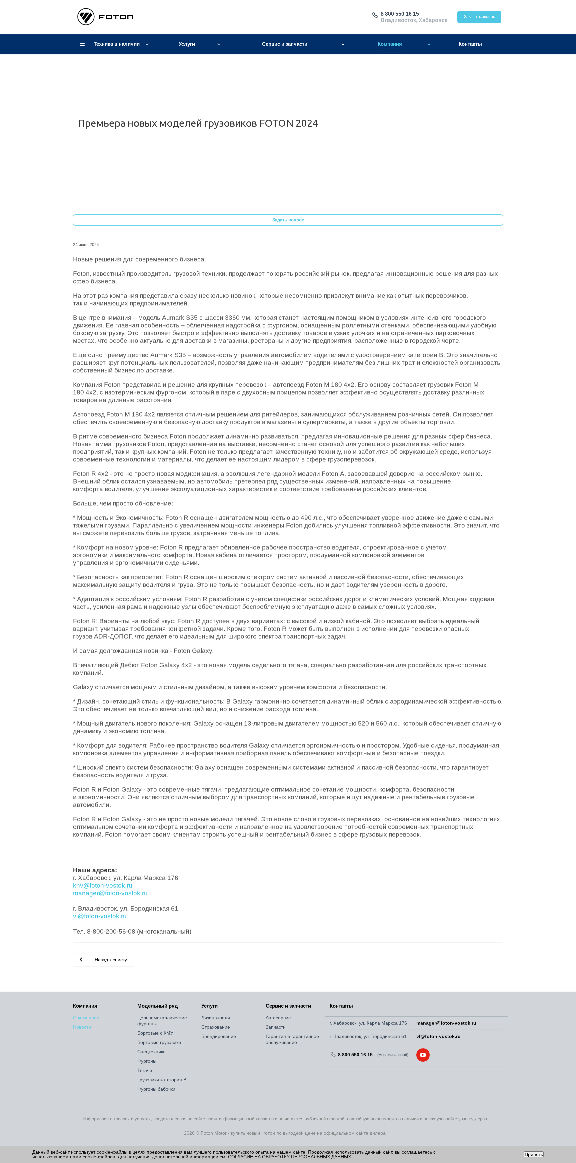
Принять (534, 1154)
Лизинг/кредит (216, 1017)
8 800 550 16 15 (400, 14)
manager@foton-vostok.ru (446, 1023)
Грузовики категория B (161, 1079)
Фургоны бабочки (156, 1089)
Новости (82, 1027)
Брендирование (218, 1036)
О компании (86, 1017)
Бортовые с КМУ (155, 1033)
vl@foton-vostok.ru (438, 1036)
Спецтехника (151, 1051)
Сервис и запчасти (288, 1006)
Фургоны (146, 1061)
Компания (85, 1006)
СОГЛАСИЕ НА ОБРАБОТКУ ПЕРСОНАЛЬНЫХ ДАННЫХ (289, 1156)
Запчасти (276, 1027)
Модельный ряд (157, 1006)
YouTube (423, 1055)
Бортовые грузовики (159, 1042)
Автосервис (278, 1017)
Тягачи (144, 1070)
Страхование (215, 1027)
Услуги (209, 1006)
